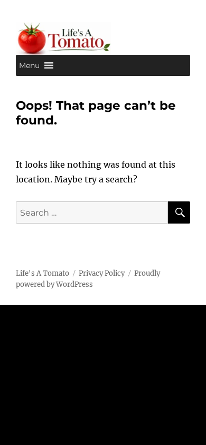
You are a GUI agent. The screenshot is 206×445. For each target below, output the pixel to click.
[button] (29, 65)
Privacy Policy (102, 273)
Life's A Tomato (42, 273)
